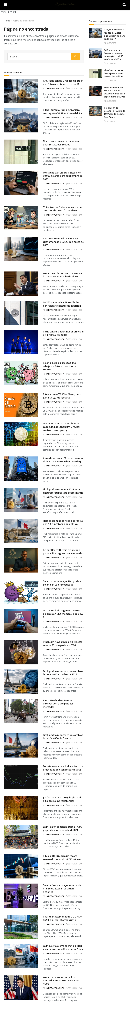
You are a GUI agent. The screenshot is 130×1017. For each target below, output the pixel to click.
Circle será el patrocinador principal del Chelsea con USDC (63, 333)
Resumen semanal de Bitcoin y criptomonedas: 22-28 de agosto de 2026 (63, 242)
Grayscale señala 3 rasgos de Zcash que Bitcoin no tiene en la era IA (63, 82)
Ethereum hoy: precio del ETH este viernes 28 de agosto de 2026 (62, 643)
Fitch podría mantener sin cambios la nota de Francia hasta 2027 (63, 672)
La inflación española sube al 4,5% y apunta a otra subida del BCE (62, 828)
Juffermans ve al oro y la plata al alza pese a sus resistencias (62, 799)
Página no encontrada (23, 20)
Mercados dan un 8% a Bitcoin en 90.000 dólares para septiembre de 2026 (62, 176)
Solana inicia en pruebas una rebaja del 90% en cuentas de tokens (59, 366)
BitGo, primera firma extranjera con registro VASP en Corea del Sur (62, 111)
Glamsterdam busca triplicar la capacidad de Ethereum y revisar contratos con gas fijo (61, 427)
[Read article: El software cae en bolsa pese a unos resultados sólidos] (95, 73)
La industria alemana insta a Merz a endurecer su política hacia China (63, 947)
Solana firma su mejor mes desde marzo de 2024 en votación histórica (62, 888)
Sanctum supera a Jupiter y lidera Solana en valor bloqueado (62, 583)
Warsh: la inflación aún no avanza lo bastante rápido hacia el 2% (62, 274)
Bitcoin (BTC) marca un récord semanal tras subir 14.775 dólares (62, 857)
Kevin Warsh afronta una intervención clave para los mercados (58, 704)
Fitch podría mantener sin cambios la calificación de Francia (63, 736)
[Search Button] (75, 56)
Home (7, 20)
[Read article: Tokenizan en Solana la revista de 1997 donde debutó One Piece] (95, 111)
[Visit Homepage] (65, 4)
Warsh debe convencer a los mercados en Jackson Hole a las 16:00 (61, 980)
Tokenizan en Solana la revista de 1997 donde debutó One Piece (62, 209)
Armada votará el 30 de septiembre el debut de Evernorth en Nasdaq (63, 459)
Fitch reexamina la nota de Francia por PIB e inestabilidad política (63, 522)
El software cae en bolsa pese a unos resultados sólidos (61, 143)
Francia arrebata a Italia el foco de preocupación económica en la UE (63, 768)
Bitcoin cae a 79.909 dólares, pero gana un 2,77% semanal (62, 396)
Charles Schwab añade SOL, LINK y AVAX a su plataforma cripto (62, 918)
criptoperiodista (55, 88)
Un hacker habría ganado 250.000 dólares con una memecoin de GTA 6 (63, 614)
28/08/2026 (72, 88)
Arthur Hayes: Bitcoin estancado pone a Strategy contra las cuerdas (63, 551)
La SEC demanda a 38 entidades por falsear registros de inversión (62, 304)
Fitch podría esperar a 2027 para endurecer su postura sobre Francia (63, 491)
